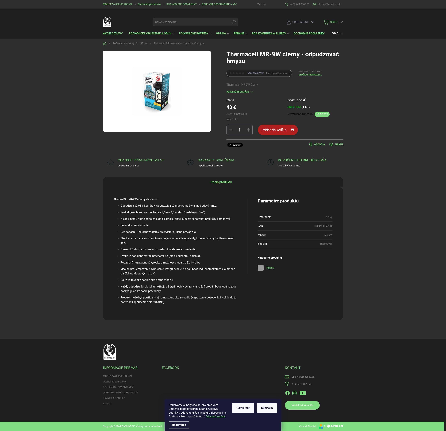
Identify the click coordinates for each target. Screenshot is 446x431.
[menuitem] (114, 33)
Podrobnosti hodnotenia (277, 73)
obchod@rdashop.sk (303, 376)
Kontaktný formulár (302, 405)
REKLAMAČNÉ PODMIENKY (181, 4)
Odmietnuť (243, 408)
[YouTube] (303, 392)
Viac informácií (215, 416)
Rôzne (270, 267)
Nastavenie (179, 424)
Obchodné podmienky (149, 4)
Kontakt (107, 403)
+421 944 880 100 (302, 383)
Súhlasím (267, 408)
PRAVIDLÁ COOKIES (114, 398)
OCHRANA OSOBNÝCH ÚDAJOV (219, 4)
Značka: (310, 75)
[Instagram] (294, 392)
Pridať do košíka (274, 130)
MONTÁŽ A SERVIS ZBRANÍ (117, 4)
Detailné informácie (237, 92)
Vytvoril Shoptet (307, 426)
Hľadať (234, 22)
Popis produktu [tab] (221, 182)
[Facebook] (287, 392)
